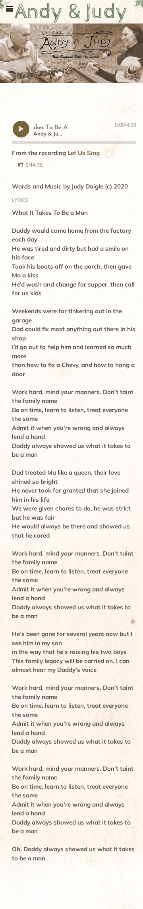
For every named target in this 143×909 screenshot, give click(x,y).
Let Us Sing (84, 153)
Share (34, 165)
